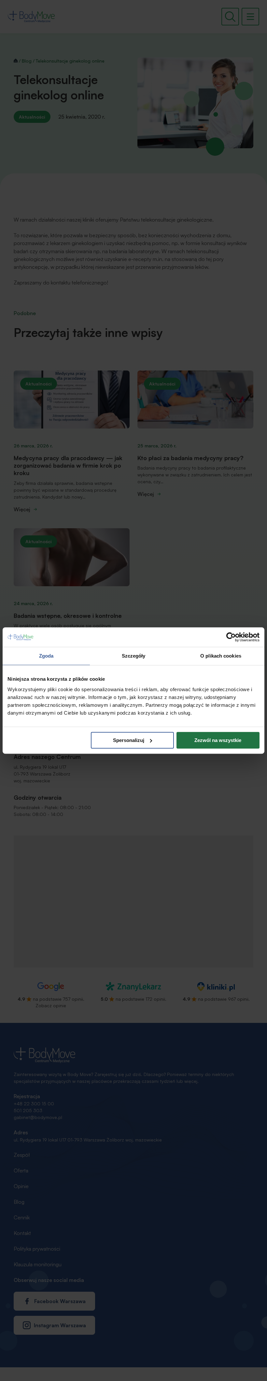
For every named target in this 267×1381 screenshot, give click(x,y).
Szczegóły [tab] (134, 656)
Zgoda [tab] (46, 656)
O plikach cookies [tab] (220, 656)
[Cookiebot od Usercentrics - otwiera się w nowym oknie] (231, 637)
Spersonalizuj (128, 740)
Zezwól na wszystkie (217, 740)
